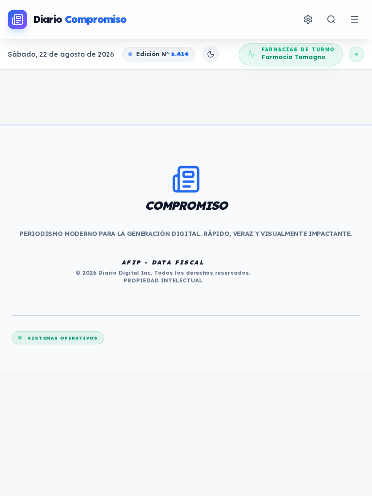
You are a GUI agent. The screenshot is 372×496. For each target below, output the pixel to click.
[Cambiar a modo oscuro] (210, 54)
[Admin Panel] (308, 19)
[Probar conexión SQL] (356, 54)
